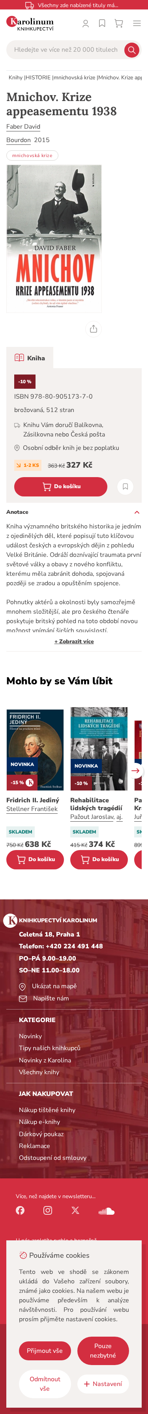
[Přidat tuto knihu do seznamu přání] (125, 486)
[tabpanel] (74, 435)
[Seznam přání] (102, 23)
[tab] (29, 357)
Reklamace (34, 1146)
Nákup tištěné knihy (47, 1110)
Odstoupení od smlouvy (52, 1158)
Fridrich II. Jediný (32, 800)
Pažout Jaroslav (91, 817)
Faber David (23, 126)
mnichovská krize (74, 77)
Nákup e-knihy (39, 1122)
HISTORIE (38, 77)
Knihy (15, 77)
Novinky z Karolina (45, 1060)
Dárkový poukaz (41, 1134)
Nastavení (107, 1384)
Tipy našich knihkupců (50, 1048)
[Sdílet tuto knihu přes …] (93, 329)
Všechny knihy (39, 1072)
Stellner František (32, 809)
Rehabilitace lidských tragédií (96, 804)
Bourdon (18, 140)
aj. (119, 817)
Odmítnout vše (45, 1384)
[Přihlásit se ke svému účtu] (85, 23)
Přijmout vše (45, 1351)
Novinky (30, 1036)
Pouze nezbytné (103, 1351)
